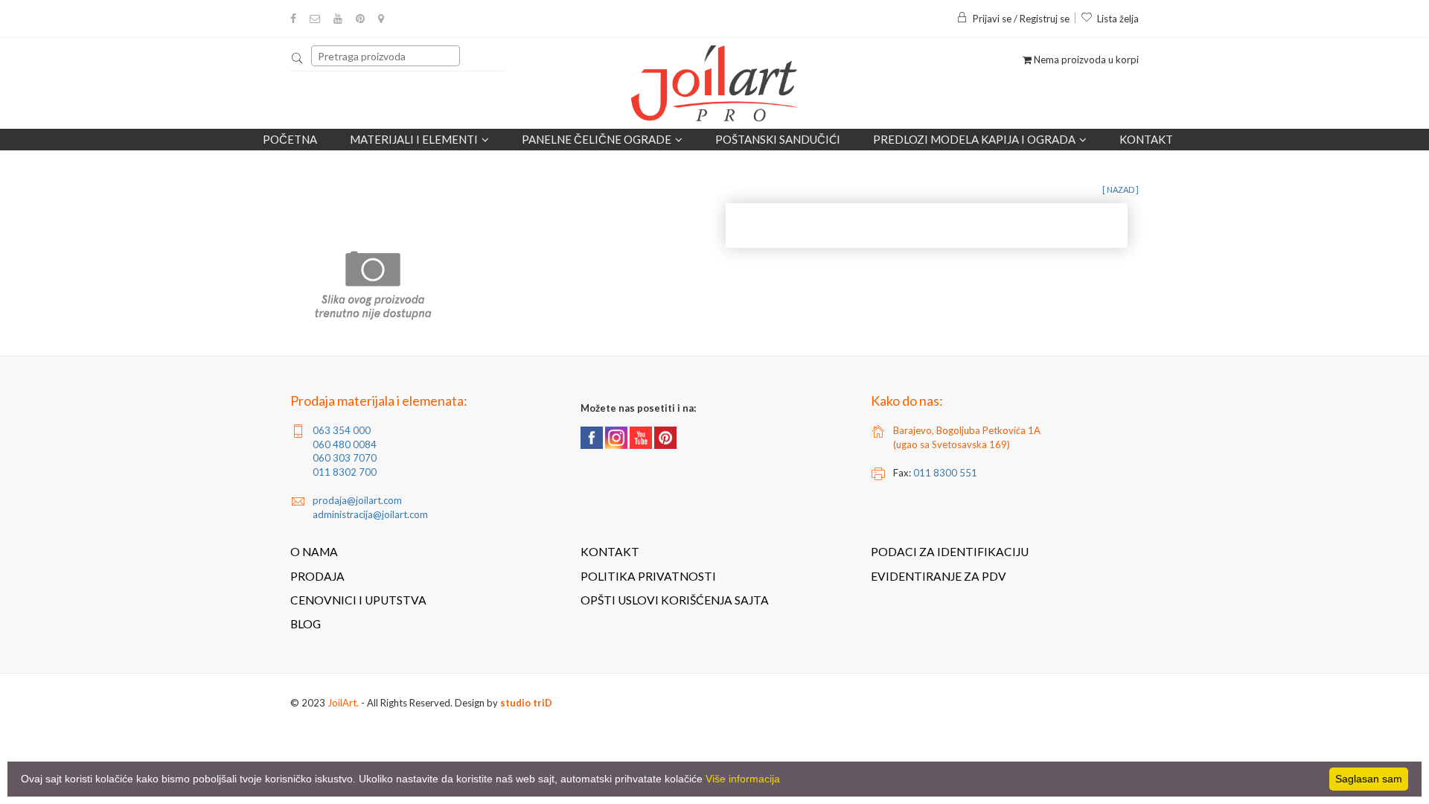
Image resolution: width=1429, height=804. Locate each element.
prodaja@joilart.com (357, 500)
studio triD (526, 703)
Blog (305, 624)
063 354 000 (342, 430)
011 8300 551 (945, 473)
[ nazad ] (1120, 189)
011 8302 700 (345, 472)
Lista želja (1118, 19)
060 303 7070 (345, 458)
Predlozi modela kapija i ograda (974, 139)
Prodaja (317, 576)
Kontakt (1146, 139)
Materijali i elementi (414, 139)
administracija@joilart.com (370, 514)
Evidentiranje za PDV (938, 576)
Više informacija (743, 779)
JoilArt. (343, 703)
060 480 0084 (345, 444)
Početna (290, 139)
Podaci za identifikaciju (950, 551)
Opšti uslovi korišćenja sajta (675, 600)
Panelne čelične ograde (596, 139)
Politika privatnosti (648, 576)
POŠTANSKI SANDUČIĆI (777, 139)
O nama (314, 551)
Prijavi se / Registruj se (1021, 19)
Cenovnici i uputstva (358, 600)
